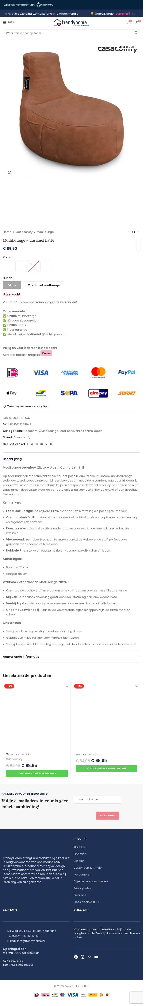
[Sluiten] (98, 437)
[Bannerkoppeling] (52, 503)
